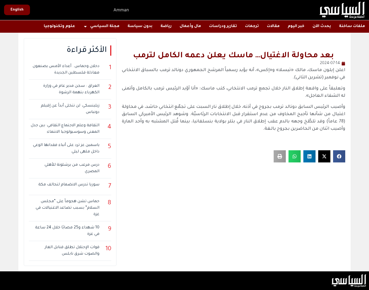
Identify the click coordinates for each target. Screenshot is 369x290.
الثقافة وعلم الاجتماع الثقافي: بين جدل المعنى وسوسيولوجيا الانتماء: (65, 129)
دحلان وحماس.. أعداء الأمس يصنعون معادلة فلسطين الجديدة (66, 69)
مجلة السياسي (104, 26)
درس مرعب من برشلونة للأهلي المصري (72, 168)
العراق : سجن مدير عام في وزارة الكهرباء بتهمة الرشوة (71, 89)
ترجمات (252, 26)
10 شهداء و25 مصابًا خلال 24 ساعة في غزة (67, 231)
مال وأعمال (190, 26)
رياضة (166, 26)
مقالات (273, 26)
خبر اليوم (296, 26)
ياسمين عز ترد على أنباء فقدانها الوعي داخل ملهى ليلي (66, 148)
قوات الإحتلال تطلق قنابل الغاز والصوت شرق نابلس (72, 250)
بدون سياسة (140, 26)
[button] (339, 156)
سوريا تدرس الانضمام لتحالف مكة (68, 185)
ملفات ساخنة (352, 26)
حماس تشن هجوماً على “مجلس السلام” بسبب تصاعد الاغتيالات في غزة (67, 208)
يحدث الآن (322, 26)
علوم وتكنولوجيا (59, 26)
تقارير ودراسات (223, 26)
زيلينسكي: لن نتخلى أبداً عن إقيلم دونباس (70, 109)
